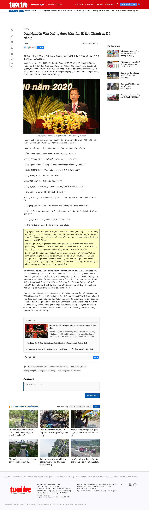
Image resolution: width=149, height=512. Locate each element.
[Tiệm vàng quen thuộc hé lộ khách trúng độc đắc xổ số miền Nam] (113, 64)
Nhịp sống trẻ (81, 477)
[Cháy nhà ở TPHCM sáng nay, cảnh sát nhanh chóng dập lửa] (113, 86)
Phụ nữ (118, 11)
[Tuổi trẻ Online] (21, 490)
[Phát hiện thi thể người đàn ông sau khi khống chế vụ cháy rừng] (54, 419)
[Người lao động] (37, 4)
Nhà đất (115, 477)
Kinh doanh (55, 477)
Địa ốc (135, 11)
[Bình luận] (11, 42)
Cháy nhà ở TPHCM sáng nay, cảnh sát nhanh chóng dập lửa (130, 86)
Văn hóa (89, 477)
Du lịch (73, 477)
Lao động (40, 11)
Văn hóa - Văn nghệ (91, 11)
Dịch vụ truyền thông (84, 491)
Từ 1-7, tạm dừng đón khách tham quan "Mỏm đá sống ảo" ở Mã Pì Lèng (54, 462)
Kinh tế (59, 11)
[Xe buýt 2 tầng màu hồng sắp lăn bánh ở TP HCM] (113, 97)
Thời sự (27, 11)
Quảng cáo (110, 4)
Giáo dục (73, 11)
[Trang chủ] (16, 11)
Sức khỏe (66, 11)
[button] (11, 59)
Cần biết (100, 4)
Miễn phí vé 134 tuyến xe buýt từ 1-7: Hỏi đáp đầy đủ (22, 460)
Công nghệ (63, 477)
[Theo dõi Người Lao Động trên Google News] (30, 47)
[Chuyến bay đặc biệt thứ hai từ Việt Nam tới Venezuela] (113, 75)
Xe (69, 477)
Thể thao (107, 11)
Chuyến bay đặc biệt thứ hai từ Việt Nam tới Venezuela (130, 75)
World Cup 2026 (127, 11)
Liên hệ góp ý (112, 491)
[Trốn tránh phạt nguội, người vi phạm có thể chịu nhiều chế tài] (85, 419)
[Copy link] (11, 37)
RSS (119, 491)
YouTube (90, 4)
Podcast (80, 4)
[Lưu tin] (11, 54)
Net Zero (54, 11)
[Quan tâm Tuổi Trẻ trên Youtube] (130, 485)
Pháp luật (80, 11)
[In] (11, 48)
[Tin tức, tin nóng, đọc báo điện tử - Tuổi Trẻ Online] (20, 4)
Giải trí (101, 11)
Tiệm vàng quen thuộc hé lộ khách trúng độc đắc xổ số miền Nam (130, 64)
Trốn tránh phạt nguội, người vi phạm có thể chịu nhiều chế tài (84, 433)
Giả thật (128, 477)
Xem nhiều (23, 477)
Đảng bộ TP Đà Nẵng (47, 371)
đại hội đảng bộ (30, 371)
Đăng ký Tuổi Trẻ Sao (128, 4)
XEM (96, 407)
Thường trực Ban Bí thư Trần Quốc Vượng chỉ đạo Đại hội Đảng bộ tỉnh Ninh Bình (60, 349)
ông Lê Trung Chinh (78, 366)
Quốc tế (33, 11)
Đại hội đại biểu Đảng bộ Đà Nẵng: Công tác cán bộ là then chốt (72, 327)
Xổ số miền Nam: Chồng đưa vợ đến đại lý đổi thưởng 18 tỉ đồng (130, 53)
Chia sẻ (40, 47)
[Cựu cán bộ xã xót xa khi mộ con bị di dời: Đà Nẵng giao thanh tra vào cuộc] (23, 419)
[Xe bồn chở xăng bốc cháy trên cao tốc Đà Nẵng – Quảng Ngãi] (85, 448)
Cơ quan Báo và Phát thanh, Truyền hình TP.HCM (53, 497)
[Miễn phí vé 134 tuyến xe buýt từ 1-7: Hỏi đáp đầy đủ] (23, 448)
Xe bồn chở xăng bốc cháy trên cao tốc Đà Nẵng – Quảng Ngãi (85, 460)
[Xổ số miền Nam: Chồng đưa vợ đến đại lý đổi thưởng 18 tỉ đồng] (113, 53)
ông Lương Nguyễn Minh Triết (69, 371)
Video (29, 477)
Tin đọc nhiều (113, 46)
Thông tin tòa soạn (43, 495)
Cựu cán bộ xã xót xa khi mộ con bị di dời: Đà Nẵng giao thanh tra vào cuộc (21, 433)
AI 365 (113, 11)
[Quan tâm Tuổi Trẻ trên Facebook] (135, 485)
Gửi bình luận (92, 395)
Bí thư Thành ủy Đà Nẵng (37, 366)
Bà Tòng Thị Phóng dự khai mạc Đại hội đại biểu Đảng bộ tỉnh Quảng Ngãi (57, 343)
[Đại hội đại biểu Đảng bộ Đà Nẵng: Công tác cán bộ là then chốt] (36, 331)
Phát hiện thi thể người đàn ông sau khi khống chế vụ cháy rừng (54, 433)
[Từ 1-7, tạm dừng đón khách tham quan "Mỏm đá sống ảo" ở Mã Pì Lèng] (54, 448)
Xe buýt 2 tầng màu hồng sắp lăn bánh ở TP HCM (130, 96)
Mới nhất (16, 477)
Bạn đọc (47, 11)
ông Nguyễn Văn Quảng (59, 366)
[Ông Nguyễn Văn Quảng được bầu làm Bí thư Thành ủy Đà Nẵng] (61, 106)
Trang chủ (8, 477)
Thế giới (40, 477)
